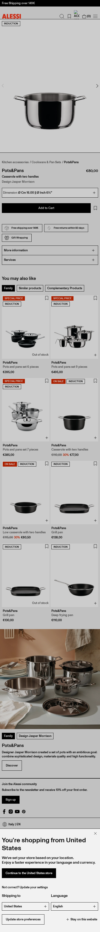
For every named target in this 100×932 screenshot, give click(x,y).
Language (59, 895)
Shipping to (11, 895)
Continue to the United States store (29, 873)
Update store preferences (23, 919)
